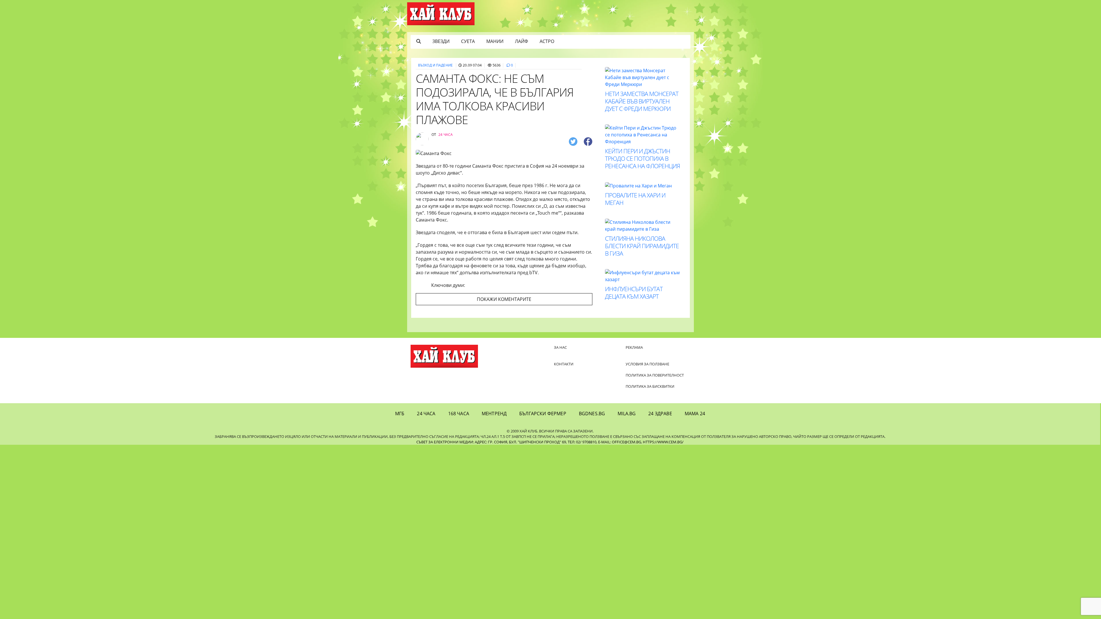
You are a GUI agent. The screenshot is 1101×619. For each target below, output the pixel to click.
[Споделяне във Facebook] (588, 141)
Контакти (563, 364)
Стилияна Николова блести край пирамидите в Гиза (642, 245)
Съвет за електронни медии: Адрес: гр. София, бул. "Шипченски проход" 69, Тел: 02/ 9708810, (506, 441)
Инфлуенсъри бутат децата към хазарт (634, 292)
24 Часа (426, 413)
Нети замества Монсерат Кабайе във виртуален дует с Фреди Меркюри (641, 101)
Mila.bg (627, 413)
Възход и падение (435, 65)
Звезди (441, 41)
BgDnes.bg (592, 413)
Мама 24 (695, 413)
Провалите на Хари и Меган (635, 199)
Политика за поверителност (655, 375)
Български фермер (542, 413)
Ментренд (494, 413)
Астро (547, 41)
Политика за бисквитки (650, 386)
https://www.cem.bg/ (663, 441)
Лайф (521, 41)
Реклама (634, 347)
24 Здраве (660, 413)
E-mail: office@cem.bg (619, 441)
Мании (494, 41)
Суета (468, 41)
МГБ (399, 413)
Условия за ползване (647, 364)
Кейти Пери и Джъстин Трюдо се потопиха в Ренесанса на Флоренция (642, 158)
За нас (560, 347)
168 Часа (458, 413)
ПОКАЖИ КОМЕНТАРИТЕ (504, 299)
